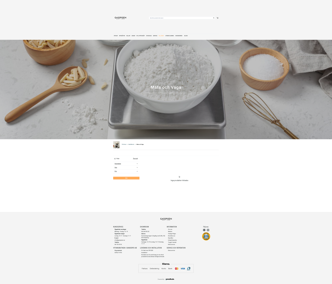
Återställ (135, 158)
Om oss (170, 229)
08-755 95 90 (118, 244)
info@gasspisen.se (120, 240)
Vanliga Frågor (172, 233)
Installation (144, 252)
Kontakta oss (171, 236)
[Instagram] (208, 230)
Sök (126, 178)
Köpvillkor (170, 238)
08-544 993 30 (145, 231)
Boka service (171, 244)
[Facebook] (204, 230)
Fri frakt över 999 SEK (147, 250)
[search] (213, 18)
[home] (120, 18)
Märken (170, 231)
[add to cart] (217, 18)
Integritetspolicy (172, 240)
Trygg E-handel (172, 242)
